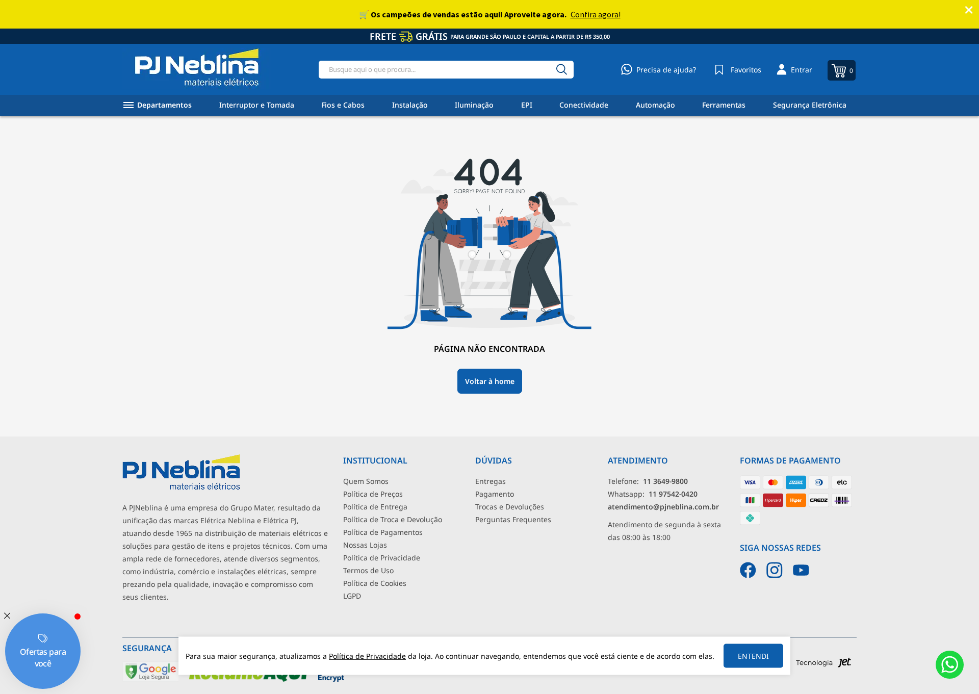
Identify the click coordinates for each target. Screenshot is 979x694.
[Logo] (196, 69)
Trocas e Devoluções (509, 506)
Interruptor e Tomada (256, 105)
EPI (526, 105)
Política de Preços (373, 494)
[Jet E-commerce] (823, 665)
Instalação (410, 105)
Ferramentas (723, 105)
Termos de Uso (368, 570)
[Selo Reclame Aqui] (248, 679)
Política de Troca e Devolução (392, 519)
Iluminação (474, 105)
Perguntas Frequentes (513, 519)
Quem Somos (366, 481)
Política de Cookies (374, 583)
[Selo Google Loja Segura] (150, 679)
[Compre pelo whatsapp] (950, 665)
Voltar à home (489, 381)
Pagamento (494, 494)
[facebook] (748, 570)
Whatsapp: (653, 494)
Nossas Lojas (365, 545)
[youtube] (801, 570)
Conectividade (583, 105)
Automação (655, 105)
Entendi (753, 656)
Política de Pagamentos (383, 532)
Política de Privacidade (381, 557)
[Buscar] (561, 69)
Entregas (490, 481)
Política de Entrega (375, 506)
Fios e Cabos (343, 105)
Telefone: (648, 481)
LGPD (352, 596)
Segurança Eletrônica (809, 105)
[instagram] (774, 570)
